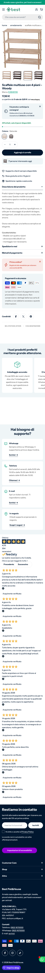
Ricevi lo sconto (22, 503)
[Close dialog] (40, 460)
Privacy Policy (23, 508)
